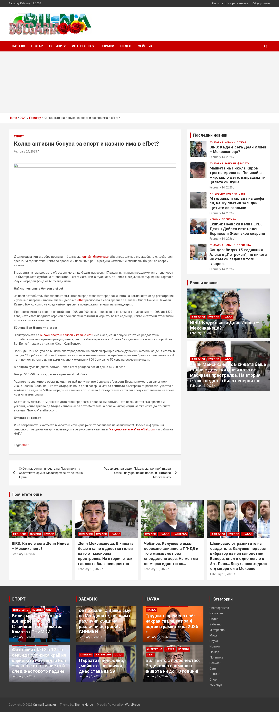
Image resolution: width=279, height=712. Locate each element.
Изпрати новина (238, 3)
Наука (151, 609)
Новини (55, 46)
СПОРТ (19, 599)
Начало (18, 46)
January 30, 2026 (157, 637)
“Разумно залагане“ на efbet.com (132, 429)
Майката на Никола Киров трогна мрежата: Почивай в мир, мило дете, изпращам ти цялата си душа (238, 175)
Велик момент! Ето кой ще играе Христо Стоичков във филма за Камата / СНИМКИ (37, 623)
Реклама (217, 3)
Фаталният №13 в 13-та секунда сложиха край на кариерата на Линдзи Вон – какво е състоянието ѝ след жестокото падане (39, 660)
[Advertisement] (139, 82)
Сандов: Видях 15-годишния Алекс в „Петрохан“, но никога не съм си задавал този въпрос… (238, 256)
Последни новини (210, 135)
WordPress (132, 704)
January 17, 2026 (157, 676)
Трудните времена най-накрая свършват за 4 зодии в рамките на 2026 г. (172, 623)
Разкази (230, 163)
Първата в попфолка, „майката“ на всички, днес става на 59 (101, 666)
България (216, 142)
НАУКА (152, 599)
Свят (242, 193)
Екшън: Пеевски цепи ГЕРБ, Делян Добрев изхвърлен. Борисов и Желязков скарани (237, 229)
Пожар (37, 46)
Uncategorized (219, 608)
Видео (125, 46)
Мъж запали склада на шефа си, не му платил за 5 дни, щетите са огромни (237, 203)
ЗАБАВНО (88, 599)
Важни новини (204, 282)
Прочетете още (27, 494)
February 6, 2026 (89, 676)
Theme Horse (84, 704)
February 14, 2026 (221, 157)
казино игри (84, 335)
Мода (118, 654)
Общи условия (261, 3)
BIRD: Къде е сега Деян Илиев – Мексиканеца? (238, 149)
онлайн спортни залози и (58, 335)
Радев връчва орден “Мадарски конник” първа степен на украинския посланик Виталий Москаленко (137, 473)
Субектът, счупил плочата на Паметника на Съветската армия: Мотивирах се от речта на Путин (51, 473)
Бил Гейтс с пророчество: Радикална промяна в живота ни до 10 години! (173, 666)
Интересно (81, 46)
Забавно (86, 654)
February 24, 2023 (25, 151)
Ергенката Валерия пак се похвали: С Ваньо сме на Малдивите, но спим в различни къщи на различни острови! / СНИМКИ (105, 618)
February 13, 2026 (201, 385)
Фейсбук (144, 46)
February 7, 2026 (89, 637)
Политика (229, 219)
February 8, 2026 (22, 637)
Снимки (107, 46)
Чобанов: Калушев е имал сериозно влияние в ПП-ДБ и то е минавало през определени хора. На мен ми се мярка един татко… (171, 553)
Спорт (19, 136)
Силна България (44, 704)
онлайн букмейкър (95, 257)
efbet (81, 300)
